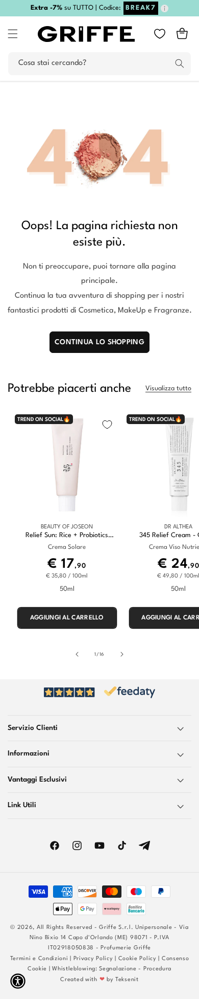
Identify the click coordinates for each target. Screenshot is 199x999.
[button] (13, 34)
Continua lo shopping (99, 342)
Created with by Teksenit (99, 980)
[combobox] (99, 63)
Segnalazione (117, 969)
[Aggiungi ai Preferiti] (107, 424)
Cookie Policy (137, 959)
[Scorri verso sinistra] (77, 654)
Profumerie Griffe (126, 948)
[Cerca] (179, 63)
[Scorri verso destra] (122, 654)
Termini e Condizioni (39, 959)
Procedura (157, 969)
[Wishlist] (159, 34)
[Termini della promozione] (164, 8)
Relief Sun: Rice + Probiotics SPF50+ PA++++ (67, 536)
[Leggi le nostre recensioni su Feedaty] (99, 692)
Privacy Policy (93, 959)
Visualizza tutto (168, 388)
